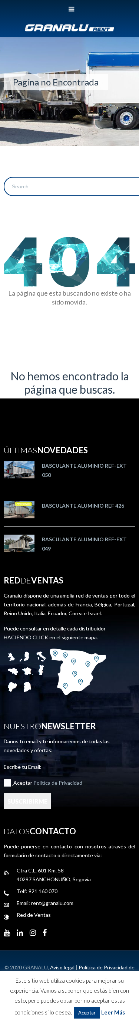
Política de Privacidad (57, 783)
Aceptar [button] (87, 1013)
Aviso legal (62, 967)
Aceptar (47, 783)
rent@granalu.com (52, 903)
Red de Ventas (34, 915)
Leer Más (113, 1012)
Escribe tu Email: (23, 767)
